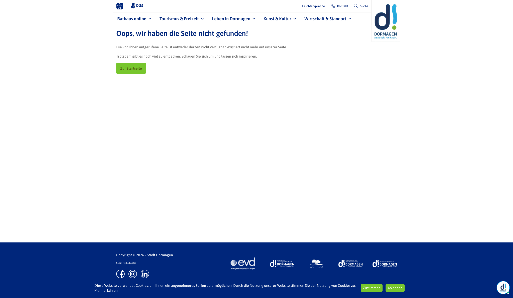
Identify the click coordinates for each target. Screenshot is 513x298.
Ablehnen (395, 288)
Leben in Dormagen (231, 18)
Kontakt (342, 6)
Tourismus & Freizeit (179, 18)
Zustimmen (372, 288)
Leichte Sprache (313, 6)
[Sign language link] (137, 6)
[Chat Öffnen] (503, 287)
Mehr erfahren (106, 290)
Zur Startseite (131, 68)
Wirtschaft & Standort (325, 18)
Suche (364, 6)
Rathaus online (131, 18)
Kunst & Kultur (277, 18)
